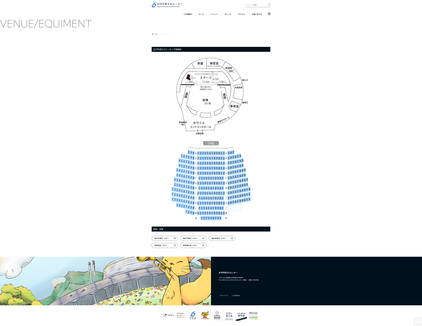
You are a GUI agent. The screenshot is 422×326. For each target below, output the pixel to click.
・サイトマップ (223, 295)
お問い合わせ (257, 14)
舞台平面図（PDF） (190, 238)
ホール (201, 14)
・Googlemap (235, 295)
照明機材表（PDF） (190, 245)
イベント (214, 14)
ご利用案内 (188, 14)
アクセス (241, 14)
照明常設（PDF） (161, 245)
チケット (228, 14)
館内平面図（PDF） (162, 238)
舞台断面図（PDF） (219, 238)
